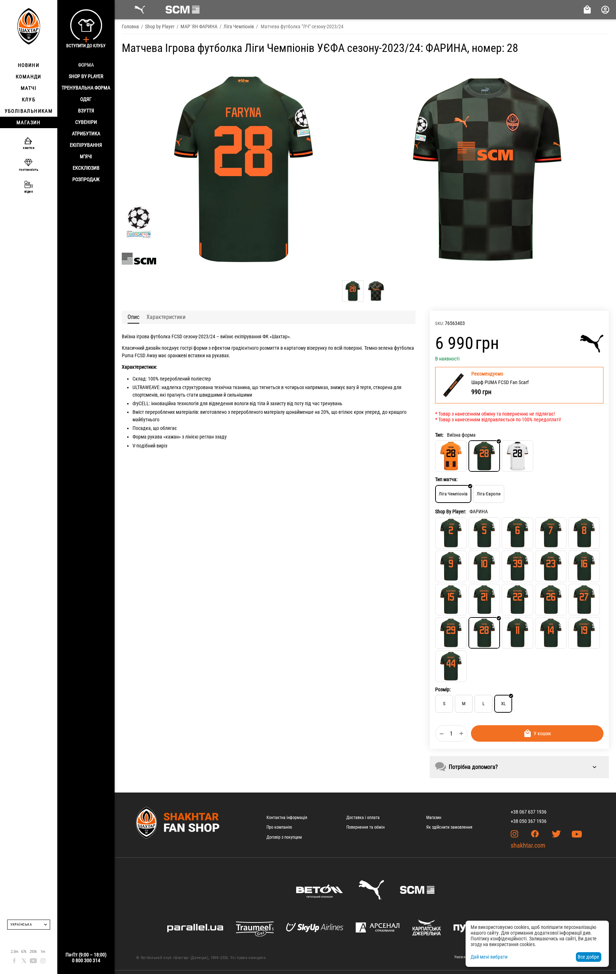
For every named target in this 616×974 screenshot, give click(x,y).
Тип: (439, 435)
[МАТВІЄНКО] (517, 599)
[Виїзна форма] (484, 456)
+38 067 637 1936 (529, 812)
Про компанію (279, 827)
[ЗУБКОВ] (517, 633)
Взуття (86, 110)
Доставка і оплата (363, 817)
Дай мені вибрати (489, 957)
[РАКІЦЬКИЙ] (451, 666)
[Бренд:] (591, 344)
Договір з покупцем (284, 837)
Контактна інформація (286, 817)
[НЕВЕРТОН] (517, 566)
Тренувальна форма (86, 88)
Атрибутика (86, 133)
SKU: (439, 323)
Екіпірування (86, 145)
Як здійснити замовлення (449, 827)
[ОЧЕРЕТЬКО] (584, 599)
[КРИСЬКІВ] (584, 533)
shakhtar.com (528, 845)
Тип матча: (446, 479)
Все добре (588, 957)
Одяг (86, 99)
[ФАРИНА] (484, 633)
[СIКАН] (551, 633)
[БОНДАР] (484, 533)
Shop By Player (86, 76)
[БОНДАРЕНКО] (484, 599)
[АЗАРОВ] (584, 566)
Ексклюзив (86, 168)
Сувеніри (86, 122)
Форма (86, 65)
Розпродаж (86, 179)
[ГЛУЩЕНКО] (451, 599)
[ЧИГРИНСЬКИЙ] (584, 633)
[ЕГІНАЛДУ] (551, 533)
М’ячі (86, 156)
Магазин (433, 817)
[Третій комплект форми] (517, 456)
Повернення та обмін (365, 827)
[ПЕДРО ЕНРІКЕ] (551, 566)
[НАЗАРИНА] (451, 633)
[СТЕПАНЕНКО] (517, 533)
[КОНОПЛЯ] (551, 599)
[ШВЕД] (451, 566)
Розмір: (443, 689)
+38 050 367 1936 (529, 821)
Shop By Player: (450, 511)
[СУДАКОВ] (484, 566)
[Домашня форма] (451, 456)
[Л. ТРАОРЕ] (451, 533)
